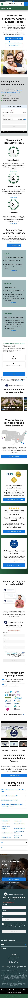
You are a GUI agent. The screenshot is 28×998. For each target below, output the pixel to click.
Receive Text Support (14, 45)
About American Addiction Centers (14, 499)
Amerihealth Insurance (7, 833)
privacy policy (15, 653)
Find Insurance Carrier (7, 112)
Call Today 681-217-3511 (14, 38)
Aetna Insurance (6, 824)
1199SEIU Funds (6, 821)
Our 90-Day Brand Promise (14, 565)
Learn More (13, 171)
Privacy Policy (9, 989)
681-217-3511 (9, 1)
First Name (5, 632)
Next (14, 126)
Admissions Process (14, 775)
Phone (4, 645)
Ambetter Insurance (19, 824)
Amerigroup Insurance (19, 828)
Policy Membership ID (7, 119)
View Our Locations (14, 456)
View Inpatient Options (14, 245)
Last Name (5, 638)
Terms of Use (16, 989)
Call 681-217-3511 (14, 879)
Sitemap (3, 989)
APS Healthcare (18, 821)
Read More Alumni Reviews (14, 531)
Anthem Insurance (6, 837)
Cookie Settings (23, 989)
